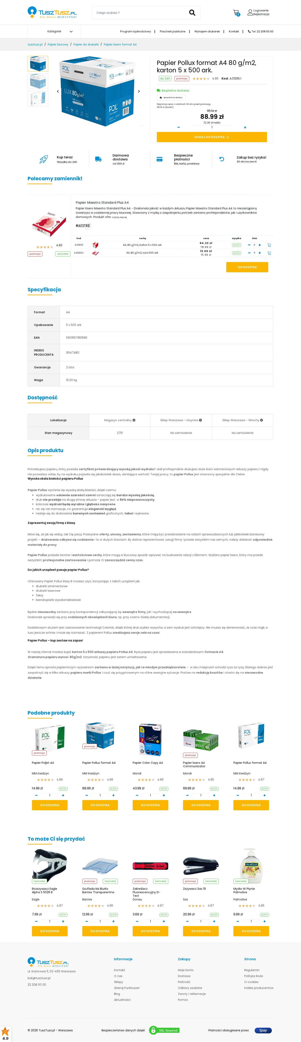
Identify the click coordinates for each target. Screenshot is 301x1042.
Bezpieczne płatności (186, 159)
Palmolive (240, 899)
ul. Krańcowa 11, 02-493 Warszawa (52, 971)
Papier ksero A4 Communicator (194, 764)
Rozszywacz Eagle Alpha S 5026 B (44, 890)
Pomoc (183, 1000)
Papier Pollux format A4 (99, 763)
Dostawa (184, 976)
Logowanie (261, 10)
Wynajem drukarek (207, 31)
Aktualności (122, 1000)
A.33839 (79, 244)
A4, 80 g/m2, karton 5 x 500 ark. (142, 245)
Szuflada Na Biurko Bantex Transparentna (98, 890)
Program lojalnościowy (135, 31)
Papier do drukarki (86, 44)
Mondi (137, 773)
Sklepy (118, 982)
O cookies (251, 982)
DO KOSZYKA (247, 267)
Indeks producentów (258, 988)
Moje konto (186, 970)
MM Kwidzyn (40, 773)
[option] (97, 91)
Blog (117, 994)
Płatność (184, 982)
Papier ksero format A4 (120, 44)
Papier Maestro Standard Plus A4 (102, 202)
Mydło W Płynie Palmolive (244, 890)
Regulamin (251, 970)
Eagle (36, 899)
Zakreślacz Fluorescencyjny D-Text (146, 892)
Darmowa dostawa (121, 159)
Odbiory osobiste (190, 988)
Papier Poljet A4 (43, 763)
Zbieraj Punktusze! (127, 988)
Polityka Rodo (253, 976)
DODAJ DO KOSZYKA (210, 137)
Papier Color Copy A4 (148, 763)
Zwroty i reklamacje (192, 994)
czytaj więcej (119, 217)
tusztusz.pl (35, 44)
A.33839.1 (79, 252)
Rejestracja (261, 14)
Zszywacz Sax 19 (194, 889)
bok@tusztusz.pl (39, 978)
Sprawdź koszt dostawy (173, 97)
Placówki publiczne (173, 31)
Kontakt (234, 31)
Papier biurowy (58, 44)
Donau (137, 899)
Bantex (87, 899)
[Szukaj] (192, 12)
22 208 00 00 (265, 31)
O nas (118, 976)
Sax (185, 899)
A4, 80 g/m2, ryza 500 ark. (142, 252)
